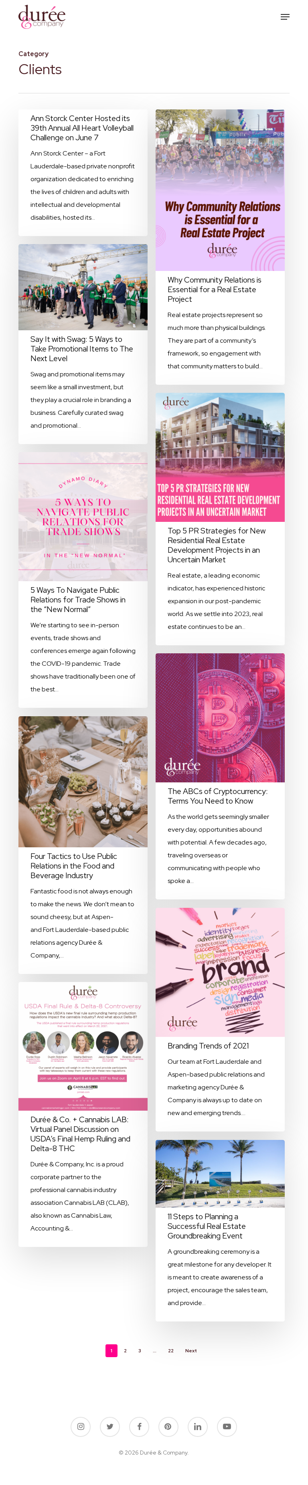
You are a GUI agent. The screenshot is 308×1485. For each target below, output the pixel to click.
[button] (285, 17)
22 (171, 1351)
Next (191, 1351)
